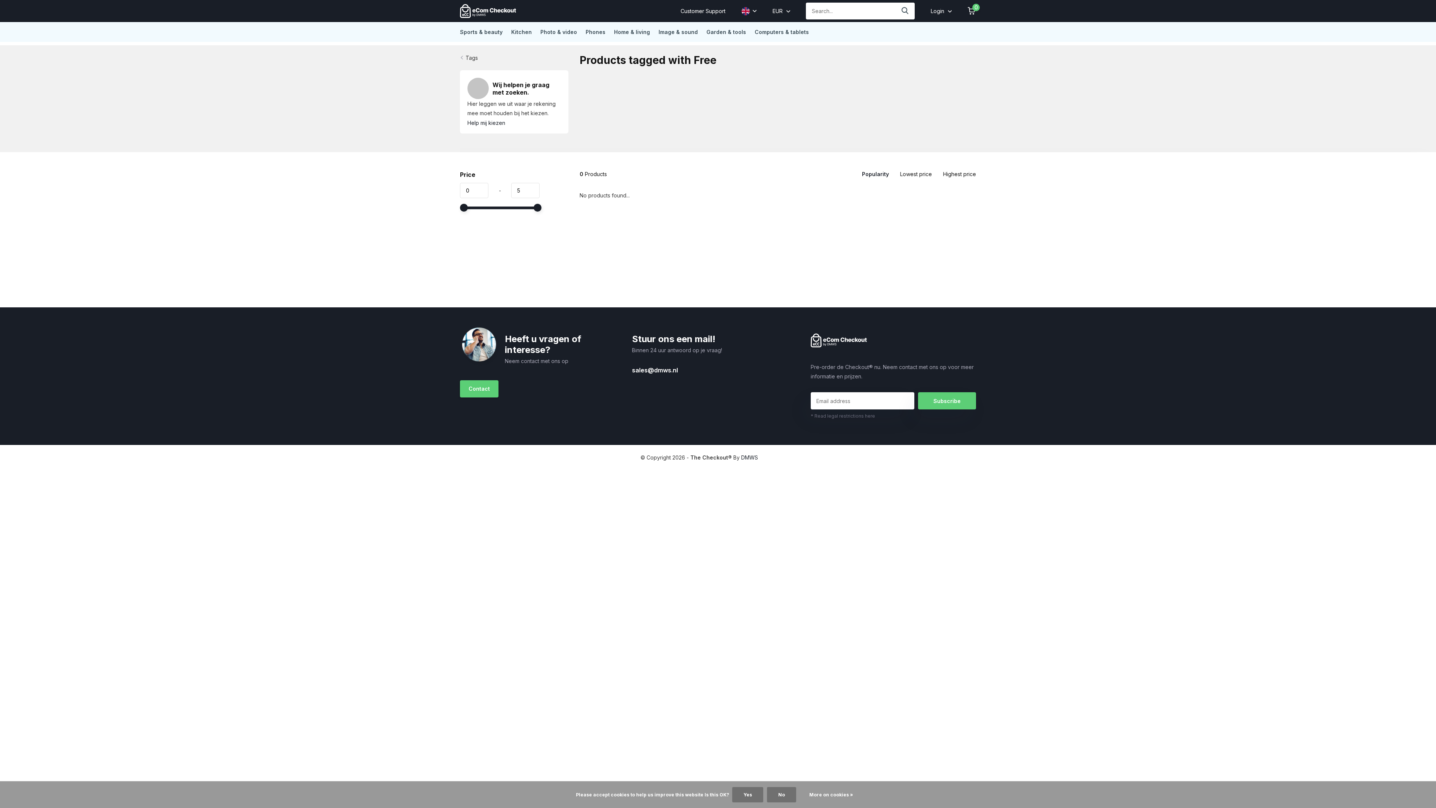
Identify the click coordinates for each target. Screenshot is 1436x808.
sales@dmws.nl (655, 370)
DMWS (749, 457)
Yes (747, 795)
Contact (479, 388)
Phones (595, 32)
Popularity (875, 174)
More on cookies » (831, 795)
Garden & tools (726, 32)
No (781, 795)
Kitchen (521, 32)
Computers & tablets (782, 32)
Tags (472, 58)
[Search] (905, 11)
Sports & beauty (481, 32)
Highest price (959, 174)
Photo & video (558, 32)
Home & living (632, 32)
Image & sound (678, 32)
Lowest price (916, 174)
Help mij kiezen (486, 123)
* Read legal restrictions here (843, 416)
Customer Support (703, 11)
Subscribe (947, 401)
